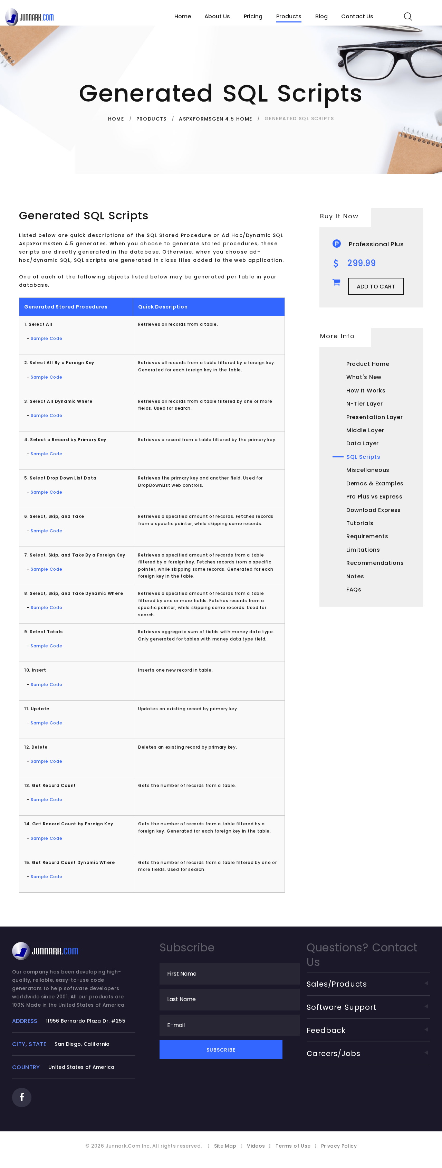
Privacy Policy (339, 1145)
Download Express (373, 510)
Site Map (225, 1145)
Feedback (326, 1030)
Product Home (367, 364)
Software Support (341, 1007)
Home (182, 16)
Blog (321, 16)
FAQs (354, 590)
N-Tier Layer (364, 404)
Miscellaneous (368, 470)
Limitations (363, 550)
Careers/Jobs (333, 1053)
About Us (217, 16)
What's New (364, 377)
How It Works (365, 391)
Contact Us (357, 16)
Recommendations (375, 563)
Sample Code (47, 338)
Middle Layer (365, 430)
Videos (256, 1145)
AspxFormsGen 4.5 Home (215, 118)
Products (288, 16)
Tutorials (359, 523)
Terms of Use (293, 1145)
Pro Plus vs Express (374, 497)
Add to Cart (376, 287)
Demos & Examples (375, 483)
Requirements (367, 536)
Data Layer (362, 443)
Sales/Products (337, 984)
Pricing (253, 16)
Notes (355, 576)
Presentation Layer (374, 417)
